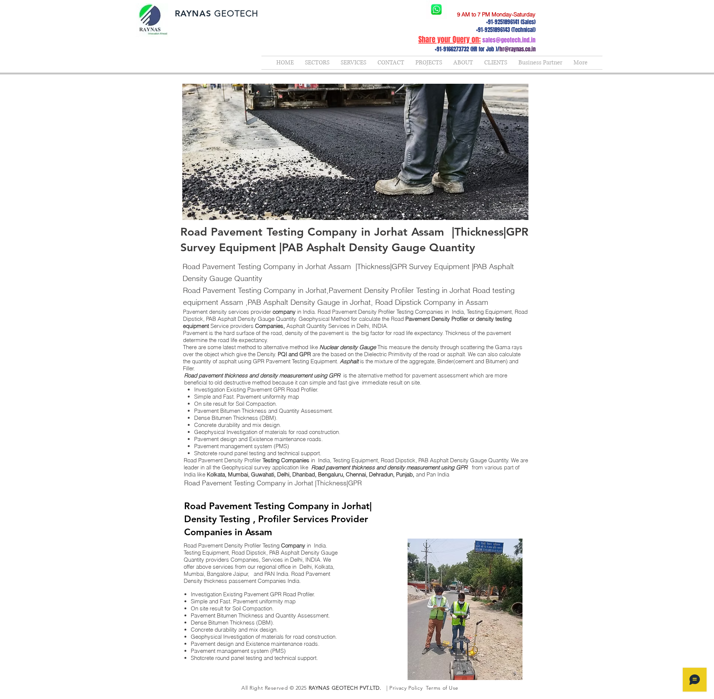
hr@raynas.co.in (517, 49)
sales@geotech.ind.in (509, 40)
